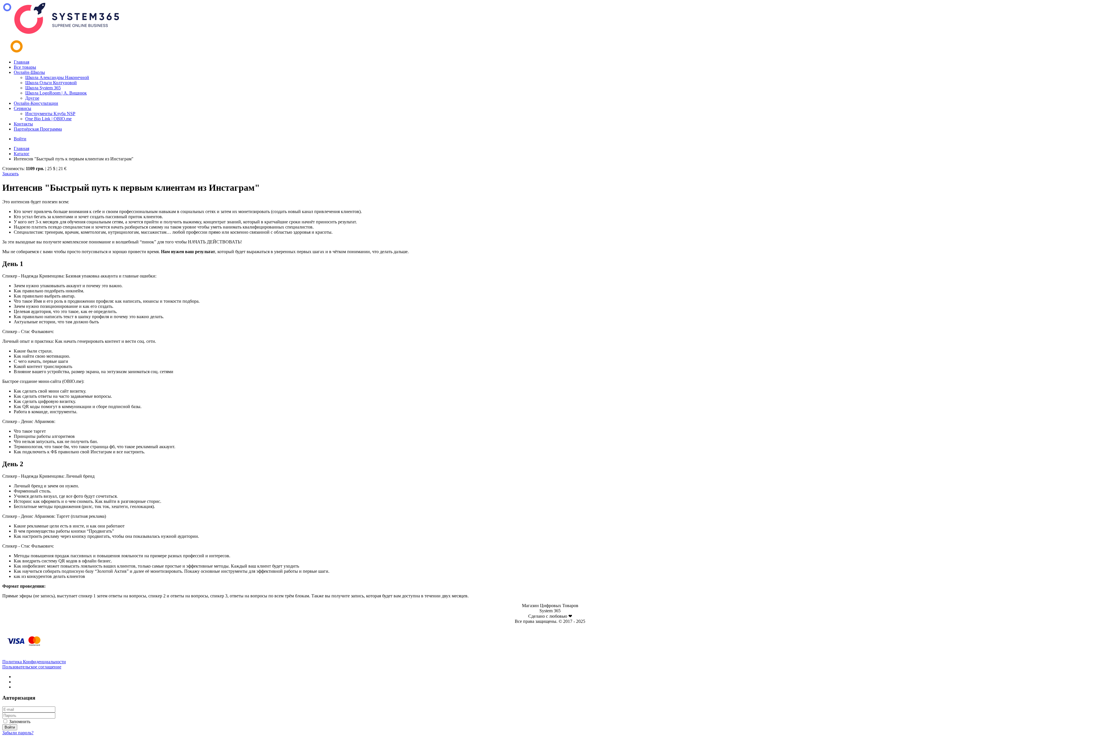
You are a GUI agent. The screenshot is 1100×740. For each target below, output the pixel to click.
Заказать (10, 173)
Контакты (23, 123)
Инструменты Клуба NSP (50, 113)
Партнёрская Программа (38, 129)
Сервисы (22, 108)
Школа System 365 (43, 87)
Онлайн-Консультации (36, 103)
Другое (32, 98)
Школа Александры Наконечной (57, 77)
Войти (20, 138)
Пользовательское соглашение (31, 666)
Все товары (25, 67)
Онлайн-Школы (29, 72)
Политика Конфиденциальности (34, 661)
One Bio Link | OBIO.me (48, 118)
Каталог (22, 153)
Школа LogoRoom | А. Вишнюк (56, 92)
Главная (21, 62)
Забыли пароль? (18, 732)
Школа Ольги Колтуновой (51, 82)
